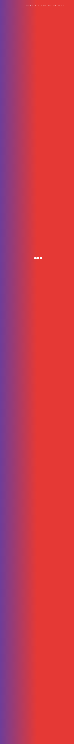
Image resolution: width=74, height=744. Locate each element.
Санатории (29, 5)
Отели (37, 5)
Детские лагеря (52, 5)
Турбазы (43, 5)
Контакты (61, 5)
